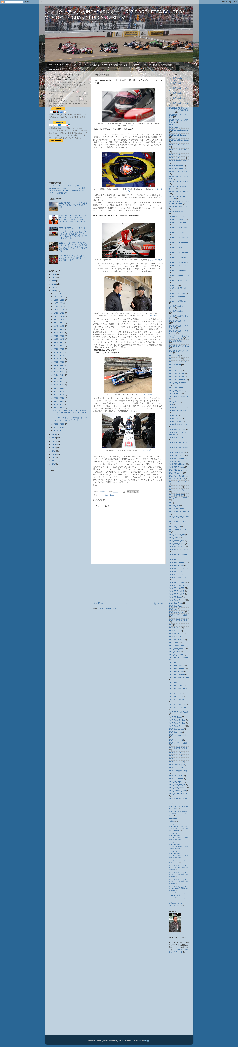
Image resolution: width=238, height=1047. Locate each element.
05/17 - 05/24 (59, 375)
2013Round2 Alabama (177, 270)
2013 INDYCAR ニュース (178, 182)
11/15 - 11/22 (59, 306)
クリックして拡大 (134, 125)
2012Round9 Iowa (176, 166)
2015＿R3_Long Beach (178, 498)
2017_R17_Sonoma (176, 682)
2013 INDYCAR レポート (178, 192)
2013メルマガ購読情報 (178, 301)
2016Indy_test (174, 506)
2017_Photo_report (176, 649)
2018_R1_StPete (175, 776)
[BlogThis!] (130, 491)
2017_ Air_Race (175, 628)
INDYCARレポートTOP (59, 65)
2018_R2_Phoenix (176, 779)
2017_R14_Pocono (176, 671)
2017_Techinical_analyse (179, 735)
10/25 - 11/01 (59, 310)
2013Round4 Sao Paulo (178, 280)
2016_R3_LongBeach (177, 577)
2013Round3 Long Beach (179, 275)
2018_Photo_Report (177, 765)
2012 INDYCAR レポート (178, 98)
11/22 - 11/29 (59, 303)
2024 (54, 277)
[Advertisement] (128, 583)
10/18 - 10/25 (59, 313)
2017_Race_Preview (177, 723)
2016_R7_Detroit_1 (176, 591)
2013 (54, 454)
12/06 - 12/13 (59, 300)
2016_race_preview (176, 612)
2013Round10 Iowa (176, 219)
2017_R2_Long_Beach (178, 688)
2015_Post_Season (176, 455)
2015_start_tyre (175, 487)
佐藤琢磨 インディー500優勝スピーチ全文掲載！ (153, 65)
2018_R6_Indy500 (176, 782)
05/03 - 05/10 (59, 382)
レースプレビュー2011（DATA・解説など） (177, 894)
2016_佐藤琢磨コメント (178, 620)
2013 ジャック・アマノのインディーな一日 (179, 203)
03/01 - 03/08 (59, 401)
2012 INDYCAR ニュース (178, 93)
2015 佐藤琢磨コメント (178, 424)
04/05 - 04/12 (59, 391)
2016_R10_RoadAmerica (179, 554)
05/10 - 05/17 (59, 378)
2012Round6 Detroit (177, 155)
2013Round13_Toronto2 (178, 237)
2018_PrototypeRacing (178, 771)
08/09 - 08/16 (59, 339)
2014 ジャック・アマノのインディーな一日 (179, 337)
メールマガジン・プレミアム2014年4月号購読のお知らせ (178, 867)
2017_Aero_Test (175, 631)
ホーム (128, 603)
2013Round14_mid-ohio (178, 242)
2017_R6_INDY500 (176, 704)
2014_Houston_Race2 (177, 362)
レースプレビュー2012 (178, 898)
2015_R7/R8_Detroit (177, 479)
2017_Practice (174, 652)
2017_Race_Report (176, 726)
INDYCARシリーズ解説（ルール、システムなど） (178, 813)
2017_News (173, 643)
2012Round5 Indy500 (177, 150)
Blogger (147, 1041)
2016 (54, 444)
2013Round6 (174, 285)
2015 (54, 448)
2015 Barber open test (177, 407)
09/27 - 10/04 (59, 319)
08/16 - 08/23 (59, 336)
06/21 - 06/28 (59, 362)
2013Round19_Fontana (178, 265)
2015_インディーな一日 (178, 490)
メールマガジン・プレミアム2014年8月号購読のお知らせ (178, 888)
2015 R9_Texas (175, 421)
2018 (54, 438)
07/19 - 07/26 (59, 349)
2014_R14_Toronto (176, 377)
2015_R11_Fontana (176, 458)
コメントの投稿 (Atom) (107, 608)
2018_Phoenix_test (176, 762)
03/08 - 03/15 (59, 398)
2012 (54, 457)
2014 (54, 451)
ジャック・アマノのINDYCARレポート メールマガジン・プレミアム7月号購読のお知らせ (179, 836)
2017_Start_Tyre (175, 732)
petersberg (173, 818)
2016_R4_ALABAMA (177, 582)
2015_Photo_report (176, 452)
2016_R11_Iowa (175, 559)
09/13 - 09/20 (59, 326)
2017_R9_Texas (175, 717)
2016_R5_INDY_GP (176, 585)
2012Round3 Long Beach (179, 140)
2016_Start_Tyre (175, 603)
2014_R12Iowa (175, 371)
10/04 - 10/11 (59, 316)
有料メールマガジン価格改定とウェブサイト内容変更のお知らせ (100, 65)
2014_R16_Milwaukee (177, 383)
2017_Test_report (176, 740)
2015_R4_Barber (175, 473)
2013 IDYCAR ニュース (178, 172)
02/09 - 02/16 (59, 408)
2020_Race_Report (107, 495)
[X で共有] (133, 491)
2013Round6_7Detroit (177, 288)
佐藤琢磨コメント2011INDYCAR (176, 904)
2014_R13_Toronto (176, 374)
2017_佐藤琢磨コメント (178, 748)
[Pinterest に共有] (137, 491)
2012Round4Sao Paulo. (178, 145)
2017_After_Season (176, 634)
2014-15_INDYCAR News (179, 346)
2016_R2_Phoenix (176, 574)
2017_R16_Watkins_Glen (179, 677)
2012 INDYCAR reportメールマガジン (178, 79)
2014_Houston (174, 359)
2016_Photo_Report (177, 544)
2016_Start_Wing (175, 606)
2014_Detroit (174, 356)
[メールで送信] (128, 491)
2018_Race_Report (176, 788)
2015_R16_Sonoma (176, 470)
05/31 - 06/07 (59, 372)
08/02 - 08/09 (59, 342)
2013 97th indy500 (176, 169)
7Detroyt (172, 803)
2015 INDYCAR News (177, 410)
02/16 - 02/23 (59, 404)
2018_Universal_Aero (177, 791)
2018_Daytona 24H (176, 756)
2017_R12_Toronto (176, 665)
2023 (54, 281)
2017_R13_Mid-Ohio (177, 668)
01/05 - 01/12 (59, 430)
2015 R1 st (173, 415)
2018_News (173, 759)
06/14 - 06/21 (59, 365)
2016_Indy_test (175, 527)
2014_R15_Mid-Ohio (177, 380)
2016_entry (173, 609)
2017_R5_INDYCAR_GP (178, 699)
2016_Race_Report (176, 600)
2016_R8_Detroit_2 (176, 594)
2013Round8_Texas (177, 293)
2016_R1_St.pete (175, 571)
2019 (54, 435)
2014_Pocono (174, 368)
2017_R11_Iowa (175, 662)
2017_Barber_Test (176, 637)
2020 (54, 291)
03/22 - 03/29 (59, 395)
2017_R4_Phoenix (176, 696)
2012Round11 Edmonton (178, 130)
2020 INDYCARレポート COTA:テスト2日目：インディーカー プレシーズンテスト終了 (69, 412)
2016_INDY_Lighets (176, 509)
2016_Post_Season (176, 546)
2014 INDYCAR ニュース (178, 311)
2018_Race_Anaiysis (177, 785)
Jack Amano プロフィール (60, 69)
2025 (54, 274)
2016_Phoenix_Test (176, 541)
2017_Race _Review (177, 720)
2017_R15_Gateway (177, 674)
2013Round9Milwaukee (178, 296)
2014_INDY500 (175, 365)
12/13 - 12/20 (59, 297)
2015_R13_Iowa (175, 461)
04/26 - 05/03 (59, 385)
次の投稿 (98, 603)
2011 (54, 461)
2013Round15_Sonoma (178, 247)
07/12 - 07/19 (59, 352)
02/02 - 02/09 (59, 424)
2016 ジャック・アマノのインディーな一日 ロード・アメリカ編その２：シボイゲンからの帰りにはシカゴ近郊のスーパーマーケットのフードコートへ (73, 247)
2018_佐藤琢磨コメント (178, 798)
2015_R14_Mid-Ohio (177, 464)
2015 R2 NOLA (175, 418)
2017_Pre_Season (176, 655)
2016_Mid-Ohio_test (177, 535)
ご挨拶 (171, 821)
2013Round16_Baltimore (178, 252)
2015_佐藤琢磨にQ (176, 495)
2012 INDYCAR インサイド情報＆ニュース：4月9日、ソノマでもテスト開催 (73, 205)
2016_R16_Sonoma (176, 568)
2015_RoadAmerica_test (178, 482)
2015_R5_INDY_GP (176, 476)
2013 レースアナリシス (178, 207)
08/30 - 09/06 (59, 329)
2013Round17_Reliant (177, 257)
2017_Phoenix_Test (176, 646)
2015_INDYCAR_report (178, 437)
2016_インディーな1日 (178, 615)
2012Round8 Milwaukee (178, 161)
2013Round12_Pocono (178, 227)
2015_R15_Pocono (176, 467)
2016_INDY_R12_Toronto (179, 512)
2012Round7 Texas (176, 158)
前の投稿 (158, 603)
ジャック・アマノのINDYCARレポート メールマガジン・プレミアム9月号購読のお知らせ (179, 854)
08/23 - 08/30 (59, 333)
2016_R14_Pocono (176, 565)
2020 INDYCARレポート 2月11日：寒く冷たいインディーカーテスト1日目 (70, 419)
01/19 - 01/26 (59, 427)
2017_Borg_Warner (176, 640)
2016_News (173, 538)
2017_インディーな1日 (178, 743)
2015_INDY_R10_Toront (178, 442)
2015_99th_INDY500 (177, 429)
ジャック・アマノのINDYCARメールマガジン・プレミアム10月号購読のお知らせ (178, 827)
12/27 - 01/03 (59, 293)
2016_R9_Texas (175, 597)
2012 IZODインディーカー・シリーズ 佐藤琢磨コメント (178, 110)
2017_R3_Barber (175, 693)
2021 (54, 287)
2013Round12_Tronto (177, 232)
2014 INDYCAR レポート (178, 321)
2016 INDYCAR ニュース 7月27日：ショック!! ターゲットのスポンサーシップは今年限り (73, 258)
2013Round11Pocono (177, 222)
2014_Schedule (175, 393)
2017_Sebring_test (176, 729)
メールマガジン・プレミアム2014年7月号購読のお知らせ (178, 881)
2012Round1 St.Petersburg (174, 126)
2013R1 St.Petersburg (177, 216)
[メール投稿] (123, 492)
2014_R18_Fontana (176, 391)
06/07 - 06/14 (59, 369)
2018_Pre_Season (176, 768)
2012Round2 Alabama (177, 135)
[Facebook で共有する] (135, 491)
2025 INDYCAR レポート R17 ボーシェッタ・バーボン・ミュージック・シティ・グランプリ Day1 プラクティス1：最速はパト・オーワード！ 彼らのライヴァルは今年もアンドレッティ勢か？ (73, 233)
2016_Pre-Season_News (178, 549)
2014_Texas (173, 402)
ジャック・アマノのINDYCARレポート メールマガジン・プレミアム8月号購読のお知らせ (179, 845)
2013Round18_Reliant (177, 262)
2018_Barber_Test (176, 753)
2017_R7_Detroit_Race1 (178, 707)
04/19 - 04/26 (59, 388)
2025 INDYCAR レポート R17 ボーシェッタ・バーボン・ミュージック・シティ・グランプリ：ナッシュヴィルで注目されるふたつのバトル (73, 219)
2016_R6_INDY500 (176, 588)
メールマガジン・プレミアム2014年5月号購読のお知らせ (178, 874)
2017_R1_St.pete (175, 685)
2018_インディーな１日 (178, 794)
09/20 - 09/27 (59, 323)
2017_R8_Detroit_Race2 (178, 712)
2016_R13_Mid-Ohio (177, 562)
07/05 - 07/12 (59, 355)
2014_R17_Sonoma (176, 388)
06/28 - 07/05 (59, 359)
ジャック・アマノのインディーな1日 (178, 861)
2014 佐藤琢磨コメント (178, 341)
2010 (54, 464)
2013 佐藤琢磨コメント (178, 212)
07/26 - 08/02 (59, 346)
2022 (54, 284)
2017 (54, 441)
